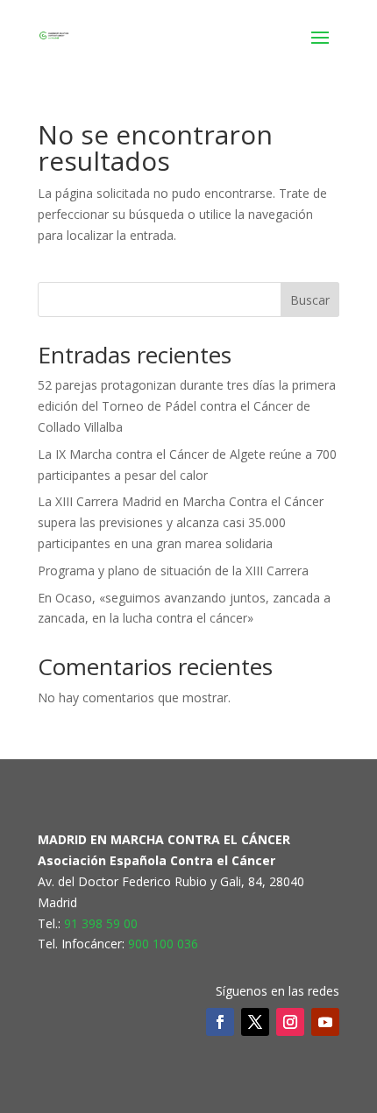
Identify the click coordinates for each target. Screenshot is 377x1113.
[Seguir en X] (255, 1022)
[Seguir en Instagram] (290, 1022)
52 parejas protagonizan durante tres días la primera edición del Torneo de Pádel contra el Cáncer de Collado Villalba (187, 406)
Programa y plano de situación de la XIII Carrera (173, 570)
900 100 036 (163, 943)
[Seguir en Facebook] (220, 1022)
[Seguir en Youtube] (325, 1022)
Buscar (310, 300)
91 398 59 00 (101, 923)
